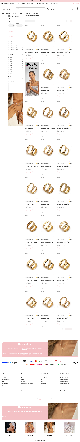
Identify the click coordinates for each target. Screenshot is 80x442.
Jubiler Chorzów (34, 394)
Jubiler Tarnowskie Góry (56, 394)
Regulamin (19, 353)
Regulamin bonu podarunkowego (27, 383)
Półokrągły (12, 83)
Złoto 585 (11, 54)
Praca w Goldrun (5, 383)
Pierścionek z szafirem (64, 381)
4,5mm (11, 67)
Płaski (11, 85)
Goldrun (40, 399)
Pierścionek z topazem (64, 385)
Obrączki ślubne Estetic (14, 45)
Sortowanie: (27, 18)
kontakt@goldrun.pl (54, 7)
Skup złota (3, 381)
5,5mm (11, 71)
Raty (41, 379)
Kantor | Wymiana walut (6, 379)
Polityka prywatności (24, 385)
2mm (11, 59)
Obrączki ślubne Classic (14, 41)
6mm (11, 73)
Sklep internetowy (40, 440)
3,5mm (11, 63)
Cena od (9, 23)
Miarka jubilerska (24, 388)
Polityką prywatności (26, 354)
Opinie (3, 385)
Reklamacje (43, 390)
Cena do (17, 23)
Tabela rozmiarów (24, 390)
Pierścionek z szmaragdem (64, 383)
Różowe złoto (12, 78)
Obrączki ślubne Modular (14, 47)
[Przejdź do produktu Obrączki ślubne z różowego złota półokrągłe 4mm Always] (32, 188)
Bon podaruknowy (63, 375)
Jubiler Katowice (39, 394)
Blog (22, 377)
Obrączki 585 (62, 388)
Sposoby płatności (44, 377)
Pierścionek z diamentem (64, 377)
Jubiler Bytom (22, 394)
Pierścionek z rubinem (64, 379)
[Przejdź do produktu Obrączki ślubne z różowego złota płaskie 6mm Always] (64, 74)
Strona (64, 20)
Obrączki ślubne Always (14, 43)
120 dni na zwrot (44, 388)
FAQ (22, 375)
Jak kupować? (43, 375)
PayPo (42, 381)
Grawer (22, 379)
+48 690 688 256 (54, 9)
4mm (11, 65)
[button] (44, 9)
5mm (11, 69)
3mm (11, 61)
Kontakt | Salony (4, 377)
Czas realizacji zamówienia (45, 385)
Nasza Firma (4, 375)
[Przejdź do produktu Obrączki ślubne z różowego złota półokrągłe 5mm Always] (32, 302)
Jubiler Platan (51, 394)
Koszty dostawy (43, 383)
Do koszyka (30, 58)
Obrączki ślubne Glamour (14, 49)
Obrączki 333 (62, 390)
